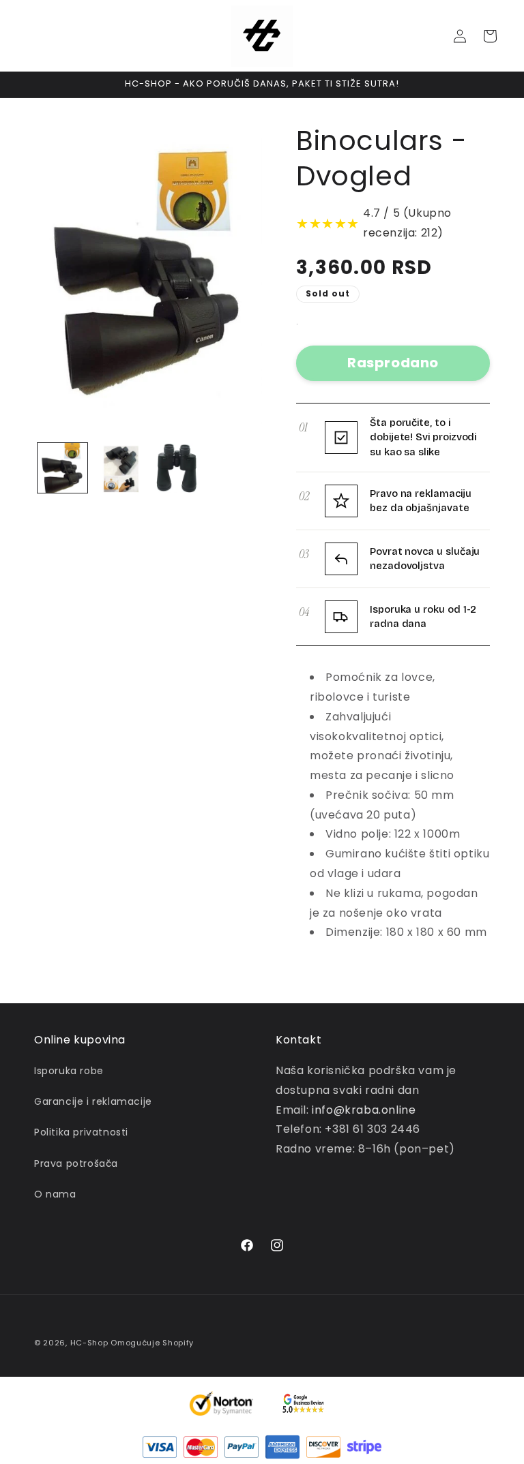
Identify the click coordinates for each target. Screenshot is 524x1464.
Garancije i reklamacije (93, 1101)
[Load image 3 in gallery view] (176, 468)
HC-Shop (89, 1342)
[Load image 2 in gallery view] (119, 468)
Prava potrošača (76, 1163)
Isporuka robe (69, 1071)
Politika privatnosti (81, 1132)
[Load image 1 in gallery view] (62, 468)
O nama (55, 1194)
